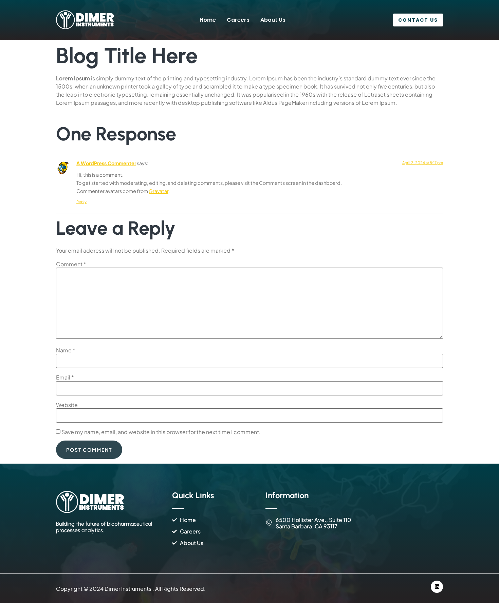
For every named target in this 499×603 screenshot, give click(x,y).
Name (65, 350)
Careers (238, 20)
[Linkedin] (437, 587)
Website (67, 405)
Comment (71, 264)
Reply (81, 201)
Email (65, 377)
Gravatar (158, 191)
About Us (272, 20)
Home (208, 20)
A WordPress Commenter (106, 163)
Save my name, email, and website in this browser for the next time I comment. (161, 432)
